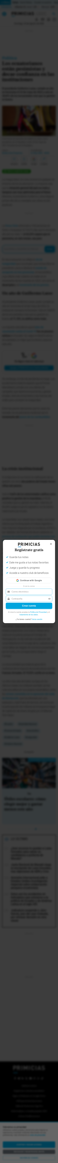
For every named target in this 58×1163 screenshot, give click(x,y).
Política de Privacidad (38, 612)
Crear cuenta (29, 606)
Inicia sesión (37, 619)
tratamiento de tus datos (29, 615)
